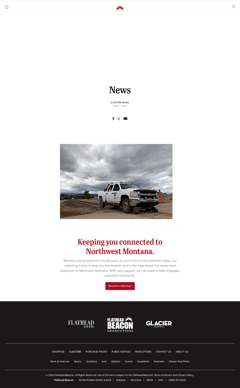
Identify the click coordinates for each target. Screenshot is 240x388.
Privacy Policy (186, 375)
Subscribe (75, 351)
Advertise (58, 351)
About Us (182, 351)
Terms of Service (163, 375)
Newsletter (143, 361)
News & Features (59, 361)
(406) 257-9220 (177, 380)
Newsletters (143, 351)
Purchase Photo (96, 351)
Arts (104, 361)
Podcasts (159, 361)
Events (129, 361)
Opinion (115, 361)
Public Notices (121, 351)
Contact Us (163, 351)
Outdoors (91, 361)
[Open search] (233, 6)
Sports (77, 361)
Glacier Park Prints (179, 361)
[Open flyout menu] (6, 7)
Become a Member (120, 286)
